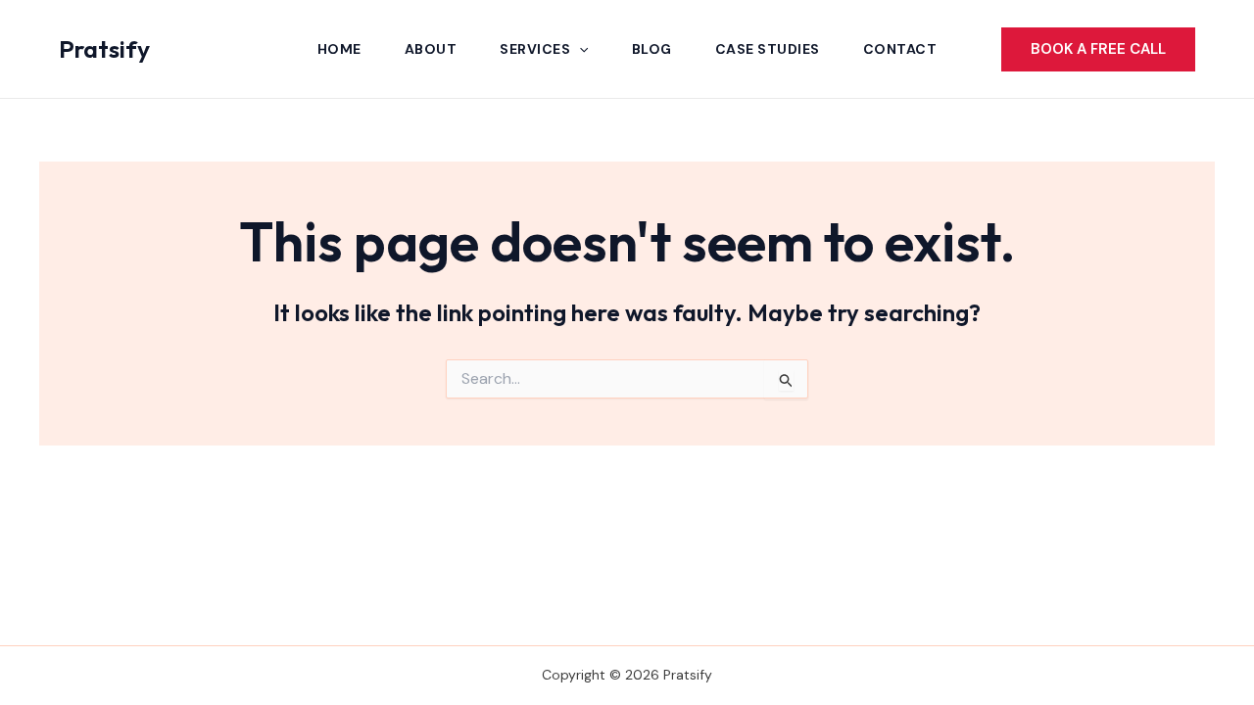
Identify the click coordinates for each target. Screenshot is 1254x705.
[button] (579, 49)
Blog (652, 49)
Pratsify (104, 49)
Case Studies (767, 49)
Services (535, 49)
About (431, 49)
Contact (900, 49)
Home (339, 49)
